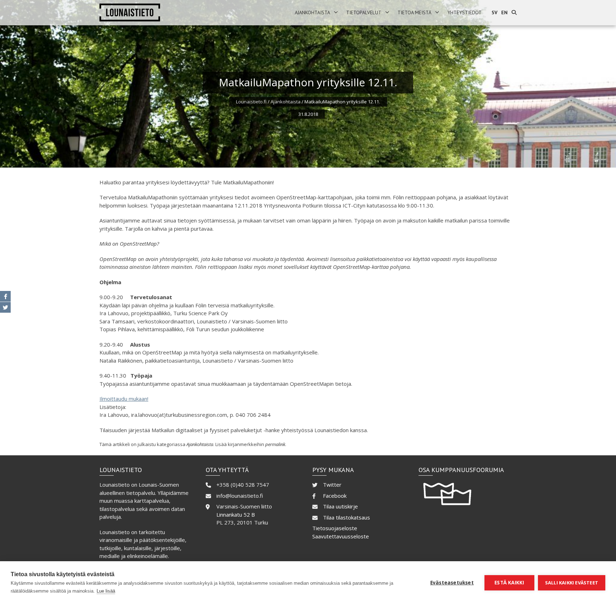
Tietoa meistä (414, 12)
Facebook (334, 495)
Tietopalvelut (363, 12)
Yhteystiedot (464, 12)
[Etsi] (514, 12)
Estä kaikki (509, 582)
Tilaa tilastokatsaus (346, 517)
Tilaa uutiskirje (340, 506)
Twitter (332, 484)
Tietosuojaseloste (334, 528)
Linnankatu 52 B (235, 514)
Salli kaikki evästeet (571, 582)
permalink (275, 444)
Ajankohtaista (312, 12)
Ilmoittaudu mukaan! (123, 398)
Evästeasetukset (452, 582)
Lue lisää (106, 591)
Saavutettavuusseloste (340, 536)
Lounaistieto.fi (251, 101)
